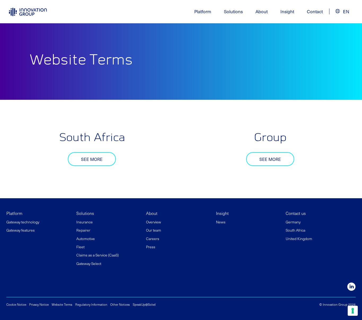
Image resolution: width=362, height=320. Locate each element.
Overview (153, 222)
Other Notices (120, 304)
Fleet (80, 247)
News (221, 222)
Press (150, 247)
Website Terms (62, 304)
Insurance (84, 222)
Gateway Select (88, 263)
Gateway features (20, 230)
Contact (315, 11)
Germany (293, 222)
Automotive (85, 238)
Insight (287, 11)
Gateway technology (22, 222)
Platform (14, 213)
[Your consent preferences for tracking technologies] (353, 311)
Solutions (85, 213)
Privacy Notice (39, 304)
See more (92, 159)
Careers (152, 238)
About (151, 213)
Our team (153, 230)
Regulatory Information (91, 304)
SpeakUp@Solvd (144, 304)
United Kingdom (299, 238)
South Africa (295, 230)
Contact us (296, 213)
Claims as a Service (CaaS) (97, 255)
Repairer (83, 230)
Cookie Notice (16, 304)
